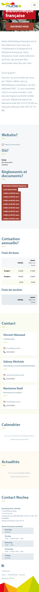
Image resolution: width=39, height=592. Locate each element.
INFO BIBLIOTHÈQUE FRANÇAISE (14, 186)
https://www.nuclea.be (12, 144)
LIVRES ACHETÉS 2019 (11, 204)
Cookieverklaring (12, 575)
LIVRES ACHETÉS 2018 (11, 200)
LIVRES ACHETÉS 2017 (11, 197)
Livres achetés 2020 (11, 208)
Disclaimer (22, 575)
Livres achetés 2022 (11, 215)
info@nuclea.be (11, 511)
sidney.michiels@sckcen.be (15, 375)
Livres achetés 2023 (11, 219)
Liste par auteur (9, 190)
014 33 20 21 (9, 513)
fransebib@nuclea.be (13, 348)
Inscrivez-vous (19, 26)
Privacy (4, 575)
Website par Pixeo (8, 578)
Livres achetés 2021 (11, 211)
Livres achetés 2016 (11, 193)
